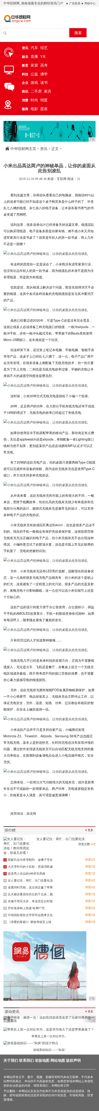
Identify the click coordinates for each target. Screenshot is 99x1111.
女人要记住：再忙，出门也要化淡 (28, 880)
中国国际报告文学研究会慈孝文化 (28, 915)
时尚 (34, 100)
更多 (88, 830)
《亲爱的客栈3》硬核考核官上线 (27, 922)
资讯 (43, 149)
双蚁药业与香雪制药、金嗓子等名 (28, 859)
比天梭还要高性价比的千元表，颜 (28, 894)
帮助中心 (90, 3)
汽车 (34, 48)
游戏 (34, 83)
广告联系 (74, 3)
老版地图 (42, 1060)
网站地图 (57, 1060)
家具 (47, 91)
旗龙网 (31, 813)
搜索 (78, 33)
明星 (44, 100)
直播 (34, 57)
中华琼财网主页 (23, 149)
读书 (44, 83)
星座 (44, 109)
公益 (34, 74)
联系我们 (26, 1060)
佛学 (44, 74)
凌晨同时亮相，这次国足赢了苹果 (28, 887)
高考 (44, 65)
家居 (34, 65)
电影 (34, 109)
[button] (10, 1019)
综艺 (44, 48)
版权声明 (73, 1060)
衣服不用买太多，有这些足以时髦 (28, 901)
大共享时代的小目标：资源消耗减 (28, 866)
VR (43, 57)
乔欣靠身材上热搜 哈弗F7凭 (24, 908)
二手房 (36, 91)
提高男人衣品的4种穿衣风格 (24, 873)
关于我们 (10, 1060)
